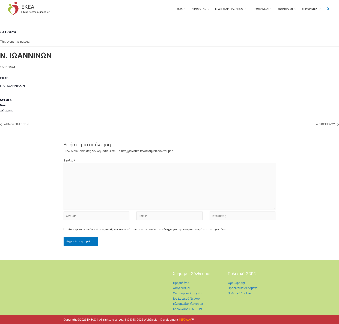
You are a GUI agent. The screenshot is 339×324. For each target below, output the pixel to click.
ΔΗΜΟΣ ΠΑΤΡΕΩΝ (16, 124)
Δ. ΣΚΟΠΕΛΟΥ (326, 124)
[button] (328, 9)
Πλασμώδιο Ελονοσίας (188, 304)
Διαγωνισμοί (181, 288)
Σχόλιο (70, 160)
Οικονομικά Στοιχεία (187, 293)
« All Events (8, 32)
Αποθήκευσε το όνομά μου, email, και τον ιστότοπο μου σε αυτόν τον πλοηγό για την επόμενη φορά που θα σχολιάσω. (147, 229)
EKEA (27, 7)
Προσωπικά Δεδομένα (242, 288)
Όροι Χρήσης (236, 283)
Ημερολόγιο (181, 283)
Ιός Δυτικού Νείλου (186, 298)
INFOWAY (185, 320)
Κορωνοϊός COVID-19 (187, 309)
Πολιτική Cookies (239, 293)
